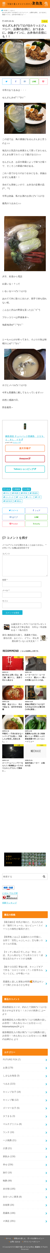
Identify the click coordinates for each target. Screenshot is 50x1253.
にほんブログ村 (10, 893)
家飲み (19, 501)
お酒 (8, 1067)
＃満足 (27, 489)
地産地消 (8, 501)
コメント (6, 554)
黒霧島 (17, 489)
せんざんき (9, 497)
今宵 (39, 497)
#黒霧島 (35, 493)
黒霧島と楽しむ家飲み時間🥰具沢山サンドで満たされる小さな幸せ (23, 983)
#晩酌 (16, 493)
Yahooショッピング (24, 469)
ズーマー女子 (11, 1108)
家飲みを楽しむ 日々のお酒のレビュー (29, 1238)
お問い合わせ (15, 1242)
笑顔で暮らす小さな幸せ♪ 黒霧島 (27, 1247)
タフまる (9, 1116)
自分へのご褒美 (12, 1196)
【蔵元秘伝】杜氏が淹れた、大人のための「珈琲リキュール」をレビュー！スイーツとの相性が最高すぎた (23, 925)
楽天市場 (23, 448)
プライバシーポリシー (31, 1242)
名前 (4, 580)
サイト (5, 601)
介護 (7, 1148)
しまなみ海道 (11, 1075)
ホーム (8, 1238)
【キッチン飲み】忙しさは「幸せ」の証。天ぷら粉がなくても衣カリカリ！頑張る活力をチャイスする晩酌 (23, 955)
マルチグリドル (12, 1124)
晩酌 (7, 1180)
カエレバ (16, 442)
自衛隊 (8, 1205)
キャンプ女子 (12, 1092)
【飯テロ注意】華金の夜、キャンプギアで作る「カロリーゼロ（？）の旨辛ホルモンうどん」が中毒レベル (23, 970)
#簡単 (25, 493)
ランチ (8, 1132)
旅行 (7, 1172)
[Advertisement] (25, 817)
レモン (30, 497)
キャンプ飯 (10, 1100)
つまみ (7, 489)
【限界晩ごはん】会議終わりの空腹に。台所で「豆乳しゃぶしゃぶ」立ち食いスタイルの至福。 (23, 940)
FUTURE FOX (12, 1059)
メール (5, 590)
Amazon (23, 458)
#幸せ (7, 493)
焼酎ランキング (9, 903)
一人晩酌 (9, 1140)
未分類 (9, 1188)
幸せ (8, 1164)
